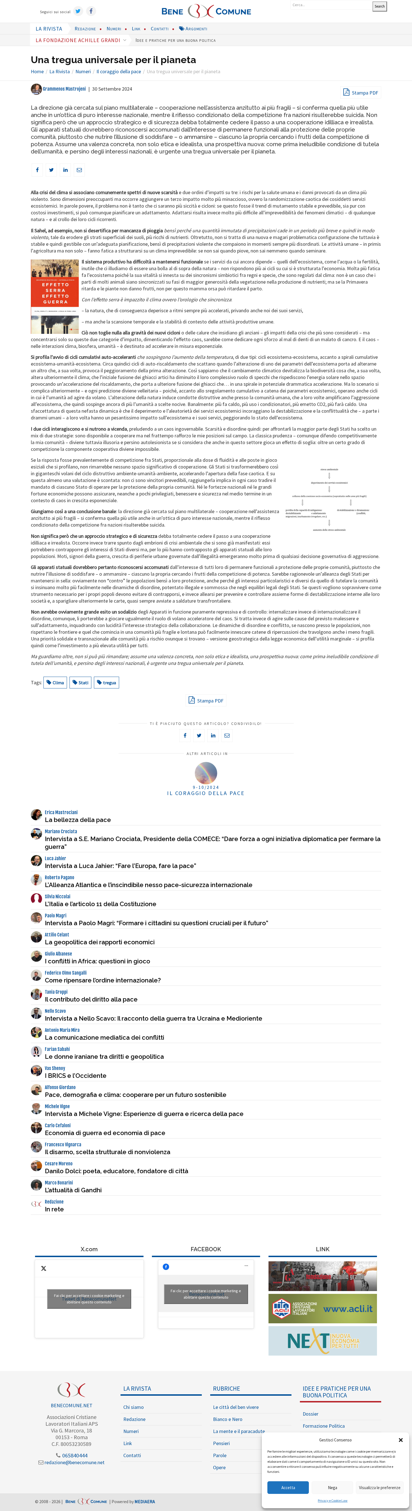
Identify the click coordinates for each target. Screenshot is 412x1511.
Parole (219, 1455)
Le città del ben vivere (236, 1407)
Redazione (85, 28)
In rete (54, 1209)
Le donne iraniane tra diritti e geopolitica (104, 1056)
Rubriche (226, 1388)
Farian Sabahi (57, 1049)
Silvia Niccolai (57, 896)
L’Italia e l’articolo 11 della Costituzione (100, 904)
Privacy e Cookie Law (333, 1500)
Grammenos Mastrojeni (64, 89)
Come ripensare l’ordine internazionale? (103, 980)
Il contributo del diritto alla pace (91, 999)
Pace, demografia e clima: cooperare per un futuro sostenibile (135, 1094)
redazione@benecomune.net (74, 1462)
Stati (83, 682)
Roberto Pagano (59, 877)
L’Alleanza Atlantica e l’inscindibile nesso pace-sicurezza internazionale (149, 884)
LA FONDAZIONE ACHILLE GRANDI (79, 40)
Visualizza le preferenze (380, 1487)
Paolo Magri (55, 915)
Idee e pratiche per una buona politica (175, 40)
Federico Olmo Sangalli (66, 973)
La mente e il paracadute (239, 1431)
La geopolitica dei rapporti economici (100, 942)
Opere (219, 1467)
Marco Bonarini (59, 1183)
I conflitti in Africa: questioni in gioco (97, 961)
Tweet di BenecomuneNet (89, 1299)
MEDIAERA (145, 1501)
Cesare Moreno (59, 1163)
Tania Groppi (56, 992)
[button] (401, 1440)
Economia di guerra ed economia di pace (105, 1132)
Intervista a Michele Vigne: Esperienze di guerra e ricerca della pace (144, 1113)
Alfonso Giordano (60, 1087)
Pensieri (221, 1443)
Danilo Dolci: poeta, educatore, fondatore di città (116, 1171)
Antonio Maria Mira (62, 1030)
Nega (332, 1487)
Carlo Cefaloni (58, 1125)
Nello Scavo (55, 1011)
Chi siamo (133, 1407)
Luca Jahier (55, 858)
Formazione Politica (324, 1426)
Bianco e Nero (227, 1419)
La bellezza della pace (78, 819)
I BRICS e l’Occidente (76, 1075)
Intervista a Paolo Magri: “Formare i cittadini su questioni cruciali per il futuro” (156, 923)
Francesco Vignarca (63, 1144)
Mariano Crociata (61, 831)
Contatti (160, 28)
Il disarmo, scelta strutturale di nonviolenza (107, 1152)
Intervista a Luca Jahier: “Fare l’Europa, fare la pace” (120, 865)
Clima (58, 682)
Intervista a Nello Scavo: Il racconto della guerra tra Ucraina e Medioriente (153, 1018)
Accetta (288, 1487)
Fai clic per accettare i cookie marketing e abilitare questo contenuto (89, 1299)
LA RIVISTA (49, 28)
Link (136, 28)
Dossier (310, 1414)
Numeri (114, 28)
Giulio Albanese (58, 954)
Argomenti (195, 28)
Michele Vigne (57, 1106)
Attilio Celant (57, 935)
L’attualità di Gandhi (73, 1190)
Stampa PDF (364, 92)
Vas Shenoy (55, 1068)
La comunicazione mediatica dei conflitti (104, 1037)
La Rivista (137, 1388)
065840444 (74, 1455)
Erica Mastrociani (61, 812)
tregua (109, 682)
